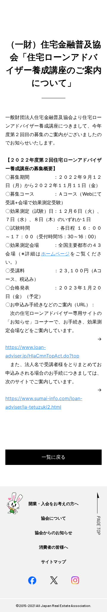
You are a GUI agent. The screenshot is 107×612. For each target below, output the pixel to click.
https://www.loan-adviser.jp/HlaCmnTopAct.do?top (42, 351)
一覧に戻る (53, 457)
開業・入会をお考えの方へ (53, 503)
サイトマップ (53, 561)
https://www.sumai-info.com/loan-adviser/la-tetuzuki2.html (43, 402)
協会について (53, 518)
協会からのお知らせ (53, 532)
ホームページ (55, 254)
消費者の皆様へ (53, 547)
